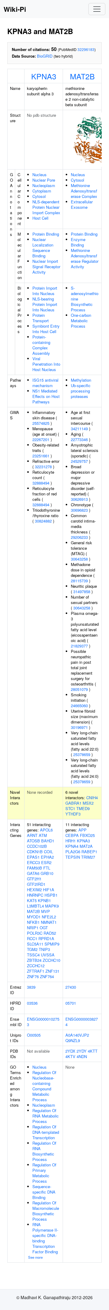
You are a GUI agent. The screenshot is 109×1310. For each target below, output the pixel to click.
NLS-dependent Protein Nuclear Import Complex (46, 207)
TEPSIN (72, 857)
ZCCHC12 (36, 965)
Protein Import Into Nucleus (44, 290)
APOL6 (46, 830)
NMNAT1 (49, 922)
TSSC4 (33, 955)
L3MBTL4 (35, 906)
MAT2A (86, 846)
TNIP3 (44, 949)
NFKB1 (33, 922)
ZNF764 (47, 976)
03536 (32, 1003)
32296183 (86, 49)
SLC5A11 (35, 944)
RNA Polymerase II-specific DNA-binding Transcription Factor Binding (45, 1238)
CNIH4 (92, 797)
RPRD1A (46, 938)
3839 (31, 987)
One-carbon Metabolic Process (81, 320)
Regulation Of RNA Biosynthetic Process (44, 1151)
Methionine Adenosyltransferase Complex (84, 191)
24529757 (79, 461)
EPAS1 (33, 857)
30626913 (79, 499)
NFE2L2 (49, 917)
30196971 (79, 727)
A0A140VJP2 (77, 1035)
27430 (70, 987)
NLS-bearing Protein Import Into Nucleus (44, 304)
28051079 (79, 689)
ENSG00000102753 (43, 1021)
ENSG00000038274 (81, 1021)
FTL (46, 868)
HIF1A (48, 889)
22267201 (40, 439)
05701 (70, 1003)
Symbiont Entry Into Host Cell (46, 328)
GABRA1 (73, 803)
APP (82, 830)
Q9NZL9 (72, 1040)
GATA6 (33, 873)
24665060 (79, 705)
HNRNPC (35, 895)
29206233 (79, 537)
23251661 (40, 456)
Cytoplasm (41, 191)
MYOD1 (34, 917)
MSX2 (88, 803)
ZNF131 (52, 971)
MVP (45, 911)
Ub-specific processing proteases (81, 391)
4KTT (92, 1051)
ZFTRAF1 (35, 971)
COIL (48, 851)
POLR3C (34, 933)
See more (35, 1257)
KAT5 (32, 900)
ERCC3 (33, 862)
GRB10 (47, 873)
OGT (44, 927)
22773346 (79, 439)
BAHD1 (47, 841)
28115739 (79, 580)
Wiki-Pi (15, 9)
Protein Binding (45, 234)
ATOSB (33, 841)
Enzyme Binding (78, 242)
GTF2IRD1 (36, 884)
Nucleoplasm (43, 185)
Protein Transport (40, 317)
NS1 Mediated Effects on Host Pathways (46, 396)
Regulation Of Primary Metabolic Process (44, 1173)
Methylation (81, 380)
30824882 (43, 521)
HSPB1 (51, 895)
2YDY (82, 1051)
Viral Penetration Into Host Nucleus (46, 364)
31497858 (81, 591)
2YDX (70, 1051)
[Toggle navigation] (96, 9)
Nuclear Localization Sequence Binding (42, 248)
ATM (43, 835)
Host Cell (40, 218)
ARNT (32, 835)
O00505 (34, 1035)
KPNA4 (71, 846)
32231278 (43, 466)
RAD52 (50, 933)
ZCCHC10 (51, 960)
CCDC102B (37, 846)
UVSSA (47, 955)
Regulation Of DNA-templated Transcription (45, 1132)
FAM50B (34, 868)
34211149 (79, 428)
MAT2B (82, 76)
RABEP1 (89, 851)
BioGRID (44, 56)
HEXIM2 (34, 889)
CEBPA (72, 835)
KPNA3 (43, 76)
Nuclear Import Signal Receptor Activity (46, 266)
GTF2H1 (34, 879)
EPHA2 (47, 857)
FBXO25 (87, 835)
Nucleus (39, 174)
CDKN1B (35, 851)
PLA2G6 (72, 851)
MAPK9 (52, 906)
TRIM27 (88, 857)
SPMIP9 (52, 944)
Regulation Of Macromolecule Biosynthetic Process (45, 1211)
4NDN (82, 1056)
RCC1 (32, 938)
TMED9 (83, 808)
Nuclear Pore (43, 180)
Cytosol (39, 196)
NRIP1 (32, 927)
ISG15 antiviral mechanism (45, 382)
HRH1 (70, 841)
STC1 (70, 808)
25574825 (40, 423)
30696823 (79, 510)
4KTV (70, 1056)
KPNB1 (44, 900)
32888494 (40, 483)
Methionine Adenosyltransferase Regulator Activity (84, 258)
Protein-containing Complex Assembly (41, 345)
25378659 (81, 754)
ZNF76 (33, 976)
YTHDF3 (73, 814)
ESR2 (46, 862)
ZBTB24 (34, 960)
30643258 (79, 559)
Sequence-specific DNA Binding (43, 1192)
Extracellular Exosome (82, 204)
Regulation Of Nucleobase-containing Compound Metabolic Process (44, 1086)
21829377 (79, 646)
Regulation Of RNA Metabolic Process (45, 1116)
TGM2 (32, 949)
